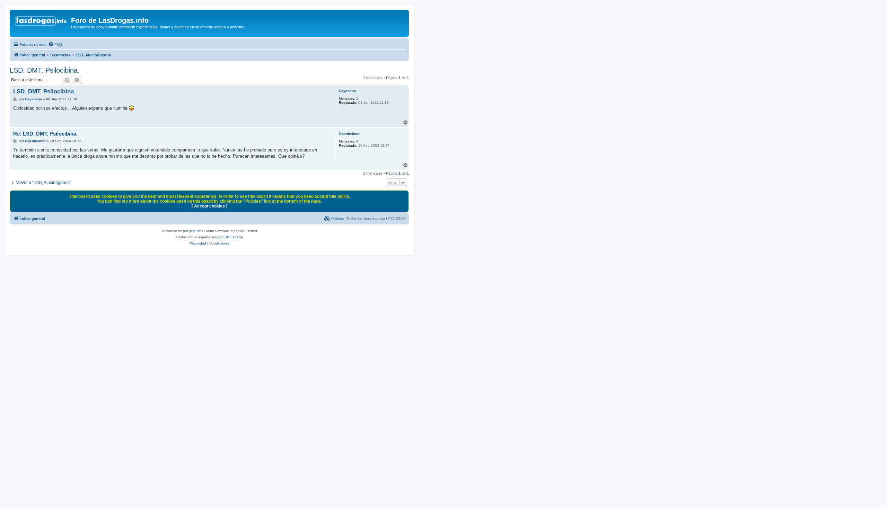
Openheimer (349, 134)
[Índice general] (41, 22)
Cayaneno (347, 91)
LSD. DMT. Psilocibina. (45, 70)
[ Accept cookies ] (209, 206)
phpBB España (230, 237)
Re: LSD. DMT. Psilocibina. (45, 134)
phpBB (194, 231)
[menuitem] (55, 44)
